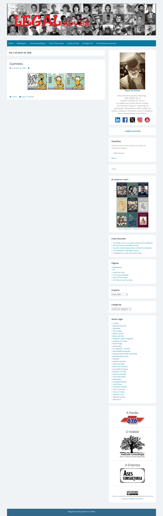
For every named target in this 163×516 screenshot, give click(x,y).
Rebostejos (117, 379)
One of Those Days (56, 43)
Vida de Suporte (119, 397)
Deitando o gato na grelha (123, 338)
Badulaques (21, 43)
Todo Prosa (117, 384)
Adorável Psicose (119, 326)
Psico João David (119, 377)
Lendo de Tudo (73, 43)
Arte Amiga (117, 331)
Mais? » (114, 158)
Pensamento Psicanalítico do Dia (126, 245)
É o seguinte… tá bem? (121, 348)
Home (11, 43)
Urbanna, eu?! (118, 394)
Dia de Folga (117, 343)
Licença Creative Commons (132, 499)
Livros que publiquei (37, 43)
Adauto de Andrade (132, 90)
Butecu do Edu (118, 336)
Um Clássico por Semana (106, 43)
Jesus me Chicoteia (120, 366)
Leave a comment (27, 97)
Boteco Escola (118, 333)
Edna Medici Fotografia (121, 351)
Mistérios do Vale (119, 371)
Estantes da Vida (119, 361)
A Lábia (115, 323)
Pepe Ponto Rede (119, 374)
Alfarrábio (116, 328)
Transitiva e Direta (120, 387)
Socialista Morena (120, 382)
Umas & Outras (119, 392)
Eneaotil (116, 359)
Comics (14, 97)
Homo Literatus (119, 364)
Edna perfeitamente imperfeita (125, 354)
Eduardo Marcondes (120, 356)
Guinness (16, 64)
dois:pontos (117, 346)
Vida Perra (117, 399)
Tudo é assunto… (119, 389)
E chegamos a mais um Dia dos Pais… (128, 253)
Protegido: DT (87, 43)
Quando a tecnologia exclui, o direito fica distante (132, 248)
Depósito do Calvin (120, 341)
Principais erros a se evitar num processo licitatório (133, 243)
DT (114, 270)
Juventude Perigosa (120, 369)
